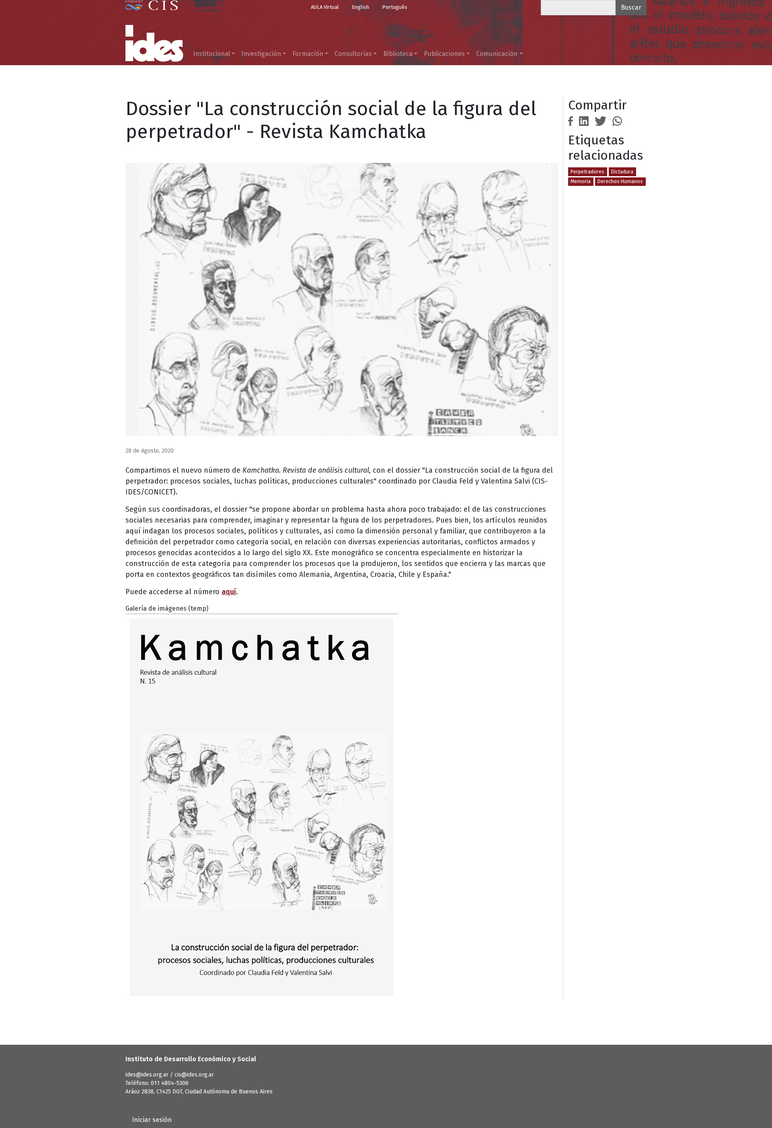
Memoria (581, 181)
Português (394, 7)
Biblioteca (398, 54)
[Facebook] (570, 120)
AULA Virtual (325, 7)
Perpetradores (587, 172)
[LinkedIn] (584, 120)
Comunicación (496, 54)
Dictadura (622, 172)
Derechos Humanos (620, 181)
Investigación (261, 54)
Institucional (211, 54)
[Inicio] (154, 43)
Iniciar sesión (152, 1120)
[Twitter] (601, 120)
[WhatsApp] (617, 120)
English (360, 7)
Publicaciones (444, 54)
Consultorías (353, 54)
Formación (307, 54)
